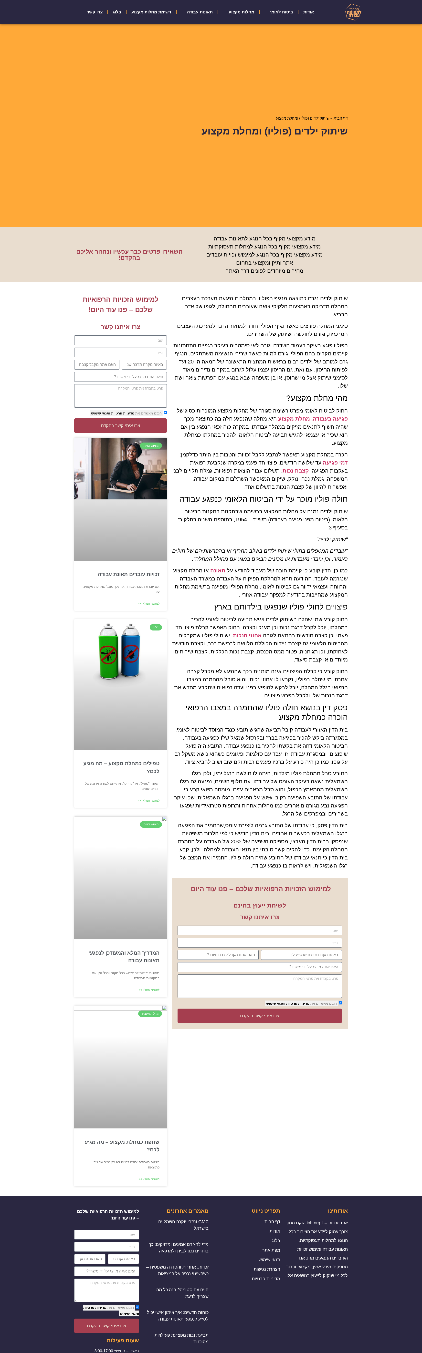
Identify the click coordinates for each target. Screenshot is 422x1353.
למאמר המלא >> (148, 603)
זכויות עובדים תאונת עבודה (128, 574)
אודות (308, 12)
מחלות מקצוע (241, 12)
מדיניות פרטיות (297, 1003)
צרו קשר (95, 12)
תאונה (217, 571)
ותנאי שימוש (275, 1003)
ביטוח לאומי (281, 12)
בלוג (117, 12)
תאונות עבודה (200, 12)
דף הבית (341, 118)
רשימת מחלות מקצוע (151, 12)
